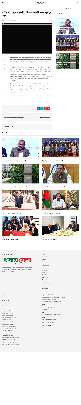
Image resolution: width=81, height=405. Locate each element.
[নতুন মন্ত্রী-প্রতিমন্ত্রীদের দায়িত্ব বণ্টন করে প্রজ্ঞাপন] (20, 226)
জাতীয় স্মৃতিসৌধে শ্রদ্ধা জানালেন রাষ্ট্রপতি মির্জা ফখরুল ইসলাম (12, 213)
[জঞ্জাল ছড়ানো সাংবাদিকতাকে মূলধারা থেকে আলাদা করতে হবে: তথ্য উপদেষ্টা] (67, 26)
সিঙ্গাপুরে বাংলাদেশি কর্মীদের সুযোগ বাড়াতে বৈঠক (49, 239)
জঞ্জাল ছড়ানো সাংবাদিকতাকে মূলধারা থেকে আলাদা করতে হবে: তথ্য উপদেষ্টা (14, 160)
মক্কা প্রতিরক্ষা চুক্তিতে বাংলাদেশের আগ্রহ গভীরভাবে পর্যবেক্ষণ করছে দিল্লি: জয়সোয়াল (56, 187)
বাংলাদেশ (3, 211)
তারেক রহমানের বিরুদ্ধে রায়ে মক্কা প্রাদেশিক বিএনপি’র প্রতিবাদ (14, 117)
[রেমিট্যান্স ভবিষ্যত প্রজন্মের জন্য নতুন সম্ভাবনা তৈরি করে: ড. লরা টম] (67, 43)
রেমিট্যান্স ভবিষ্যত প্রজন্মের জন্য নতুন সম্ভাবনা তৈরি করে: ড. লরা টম (52, 160)
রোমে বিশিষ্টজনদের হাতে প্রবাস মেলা (45, 117)
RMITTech (50, 325)
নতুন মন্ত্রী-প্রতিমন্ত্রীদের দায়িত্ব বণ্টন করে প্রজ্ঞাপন (10, 239)
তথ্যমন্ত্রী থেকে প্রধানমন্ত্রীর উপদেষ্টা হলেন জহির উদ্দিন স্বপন (51, 213)
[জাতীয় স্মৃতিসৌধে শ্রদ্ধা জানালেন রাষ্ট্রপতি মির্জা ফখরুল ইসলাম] (20, 200)
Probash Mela (5, 20)
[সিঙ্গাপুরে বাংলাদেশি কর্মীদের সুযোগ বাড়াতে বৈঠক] (60, 226)
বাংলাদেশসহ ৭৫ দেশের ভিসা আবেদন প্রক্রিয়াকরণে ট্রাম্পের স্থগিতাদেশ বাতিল (66, 63)
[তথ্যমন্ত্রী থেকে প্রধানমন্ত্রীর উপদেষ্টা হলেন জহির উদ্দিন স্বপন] (60, 200)
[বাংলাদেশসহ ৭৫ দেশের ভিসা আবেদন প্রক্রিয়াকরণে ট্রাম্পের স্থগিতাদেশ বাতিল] (67, 61)
